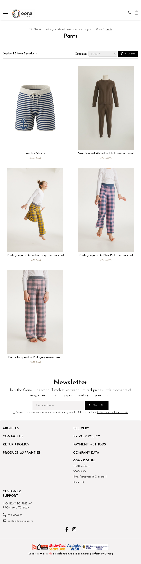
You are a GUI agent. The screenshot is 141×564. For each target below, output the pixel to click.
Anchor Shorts (35, 153)
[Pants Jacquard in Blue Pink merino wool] (106, 210)
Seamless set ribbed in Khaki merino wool (105, 153)
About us (11, 428)
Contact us (13, 436)
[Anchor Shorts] (35, 108)
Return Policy (16, 444)
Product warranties (22, 452)
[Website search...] (130, 13)
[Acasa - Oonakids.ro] (24, 13)
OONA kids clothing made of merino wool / (56, 29)
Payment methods (89, 444)
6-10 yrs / (99, 29)
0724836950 (14, 515)
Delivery (81, 428)
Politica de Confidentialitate (112, 412)
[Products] (6, 14)
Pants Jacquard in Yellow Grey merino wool (35, 255)
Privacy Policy (86, 436)
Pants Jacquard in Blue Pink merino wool (106, 255)
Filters (129, 53)
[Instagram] (74, 530)
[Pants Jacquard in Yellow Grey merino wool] (35, 210)
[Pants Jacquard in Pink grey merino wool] (35, 312)
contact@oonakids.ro (20, 521)
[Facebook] (67, 530)
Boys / (88, 29)
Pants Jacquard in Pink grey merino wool (35, 357)
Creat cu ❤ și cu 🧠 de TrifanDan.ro (50, 553)
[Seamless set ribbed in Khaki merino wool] (106, 108)
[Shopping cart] (136, 13)
